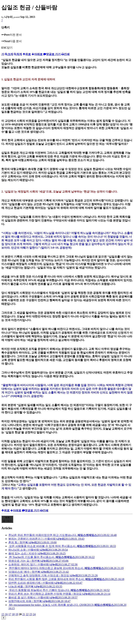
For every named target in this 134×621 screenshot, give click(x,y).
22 (27, 614)
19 (16, 614)
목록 (7, 519)
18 (13, 614)
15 (2, 614)
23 (30, 614)
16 (6, 614)
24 (34, 614)
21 (23, 614)
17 (9, 614)
